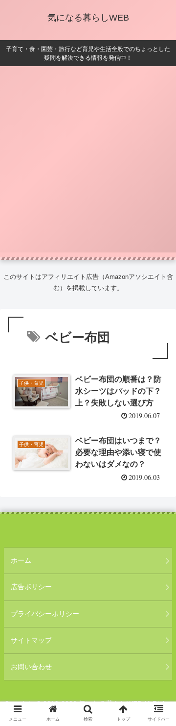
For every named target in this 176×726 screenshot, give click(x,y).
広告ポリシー (31, 587)
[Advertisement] (88, 164)
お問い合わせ (31, 667)
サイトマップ (31, 640)
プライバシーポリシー (45, 614)
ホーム (21, 560)
